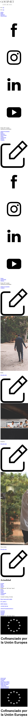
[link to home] (7, 5)
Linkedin (2, 613)
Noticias (2, 138)
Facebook (3, 610)
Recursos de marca (5, 688)
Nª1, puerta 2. (3, 601)
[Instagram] (14, 70)
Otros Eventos (4, 16)
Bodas (2, 13)
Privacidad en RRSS (5, 681)
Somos (2, 12)
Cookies (2, 680)
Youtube (2, 614)
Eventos (2, 590)
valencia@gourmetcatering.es (7, 608)
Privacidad (3, 679)
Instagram (3, 612)
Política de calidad (4, 684)
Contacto (2, 594)
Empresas (3, 14)
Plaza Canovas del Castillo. (6, 599)
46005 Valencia (4, 603)
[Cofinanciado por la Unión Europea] (14, 643)
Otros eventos (3, 135)
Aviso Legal (3, 678)
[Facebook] (14, 43)
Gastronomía (3, 137)
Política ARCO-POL (5, 683)
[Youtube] (14, 125)
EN (3, 7)
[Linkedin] (14, 98)
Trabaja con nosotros (5, 131)
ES (1, 7)
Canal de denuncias (5, 686)
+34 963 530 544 (4, 606)
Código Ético (3, 685)
